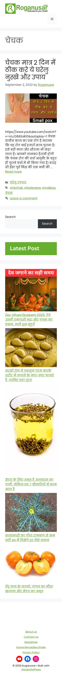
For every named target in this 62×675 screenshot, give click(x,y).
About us (31, 631)
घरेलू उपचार (18, 182)
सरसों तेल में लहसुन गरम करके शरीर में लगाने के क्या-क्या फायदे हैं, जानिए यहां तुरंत (29, 375)
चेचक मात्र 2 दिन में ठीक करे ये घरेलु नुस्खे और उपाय (30, 69)
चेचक (9, 193)
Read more (13, 172)
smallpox (48, 188)
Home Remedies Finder (31, 647)
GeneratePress (31, 669)
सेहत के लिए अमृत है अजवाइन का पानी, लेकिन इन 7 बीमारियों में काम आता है (31, 484)
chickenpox (32, 188)
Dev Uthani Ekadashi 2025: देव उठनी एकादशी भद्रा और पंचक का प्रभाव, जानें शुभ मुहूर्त (29, 319)
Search (10, 217)
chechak (16, 188)
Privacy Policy (31, 652)
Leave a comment (23, 198)
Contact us (31, 637)
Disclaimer (31, 642)
